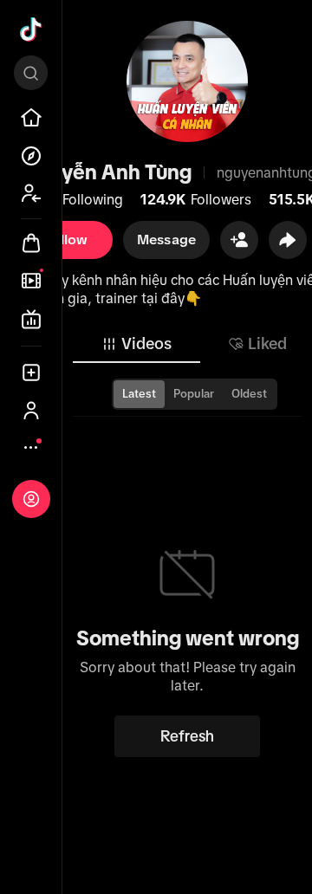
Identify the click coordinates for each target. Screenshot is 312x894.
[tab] (136, 344)
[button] (239, 240)
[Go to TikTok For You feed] (31, 29)
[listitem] (31, 117)
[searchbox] (31, 72)
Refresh (187, 736)
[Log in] (31, 499)
